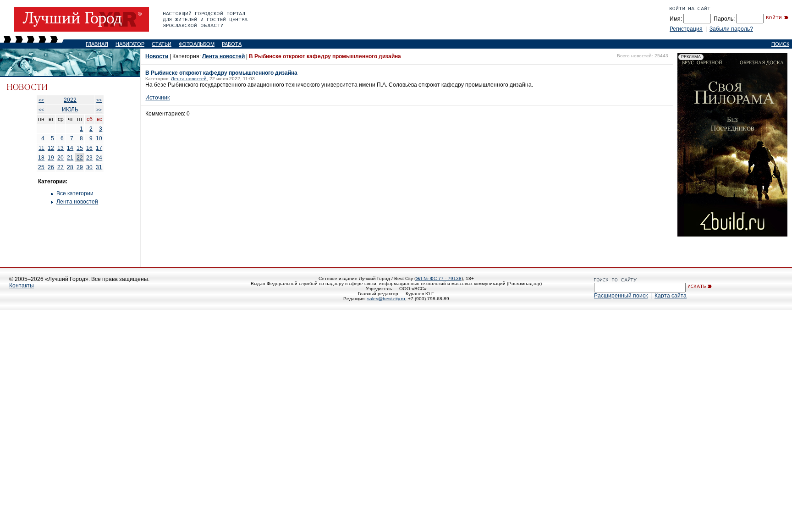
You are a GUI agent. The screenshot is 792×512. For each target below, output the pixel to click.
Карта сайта (670, 295)
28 (70, 167)
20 (60, 157)
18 (41, 157)
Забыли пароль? (731, 29)
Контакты (21, 285)
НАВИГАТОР (130, 44)
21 (70, 157)
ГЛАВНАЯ (97, 44)
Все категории (75, 193)
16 (89, 148)
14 (70, 148)
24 (99, 157)
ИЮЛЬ (70, 109)
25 (41, 167)
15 (80, 148)
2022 (70, 100)
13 (60, 148)
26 (51, 167)
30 (89, 167)
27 (60, 167)
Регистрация (686, 29)
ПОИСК (780, 44)
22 (80, 157)
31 (99, 167)
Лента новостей (77, 201)
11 (41, 148)
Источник (157, 97)
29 (80, 167)
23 (89, 157)
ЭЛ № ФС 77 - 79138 (439, 278)
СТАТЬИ (161, 44)
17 (99, 148)
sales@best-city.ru (386, 298)
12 (51, 148)
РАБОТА (232, 44)
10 (99, 138)
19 (51, 157)
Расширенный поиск (621, 295)
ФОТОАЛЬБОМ (196, 44)
